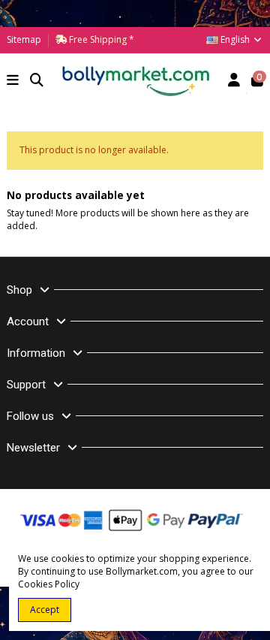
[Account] (234, 81)
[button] (13, 81)
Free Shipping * (100, 39)
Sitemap (24, 39)
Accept (44, 609)
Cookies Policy (49, 584)
